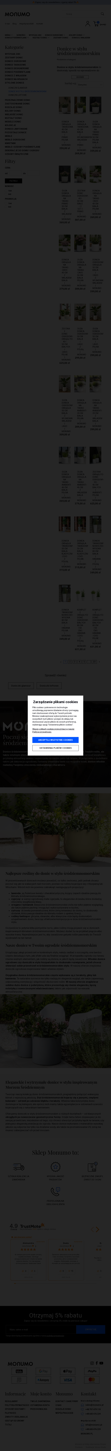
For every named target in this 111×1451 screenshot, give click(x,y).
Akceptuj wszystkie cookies (55, 740)
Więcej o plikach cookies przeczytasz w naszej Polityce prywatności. (53, 730)
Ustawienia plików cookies (55, 748)
